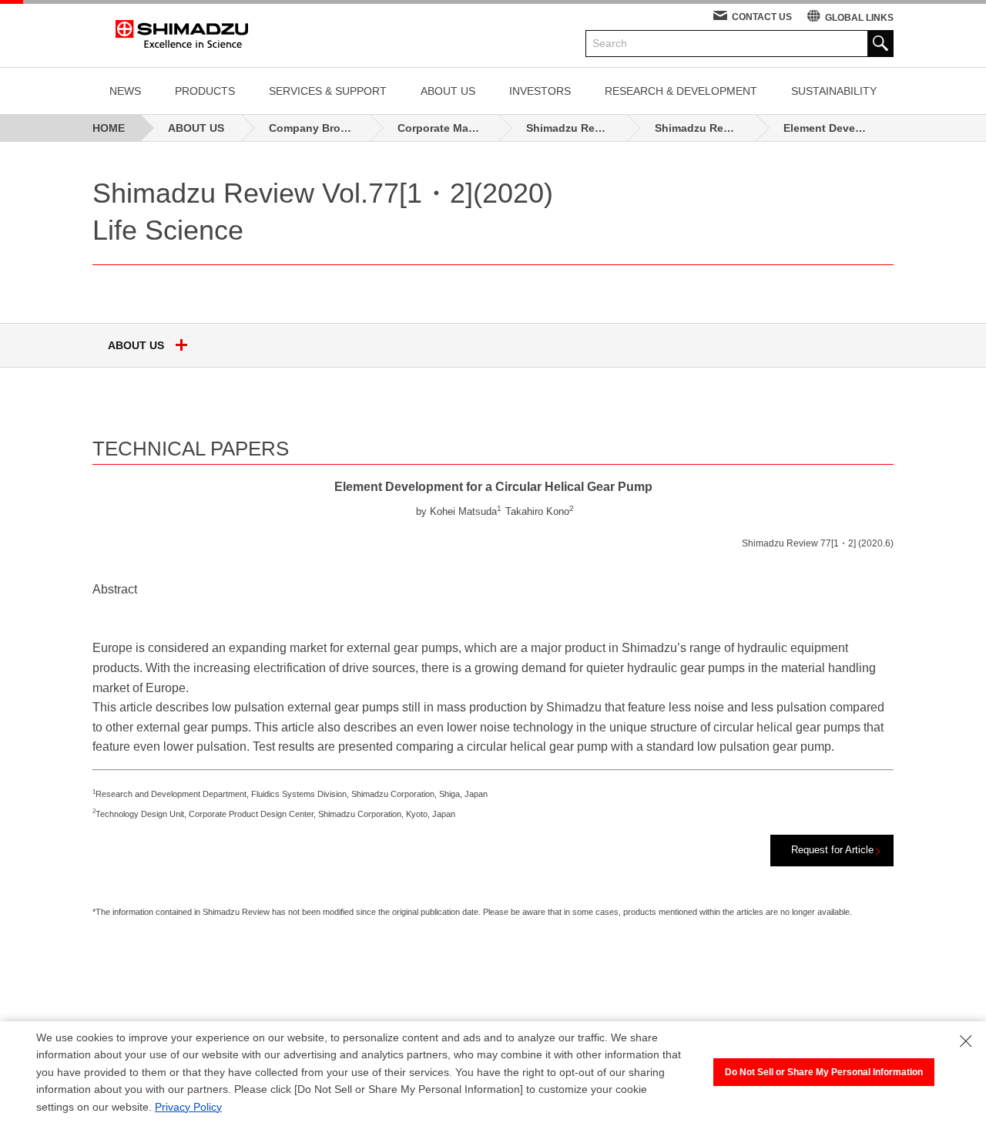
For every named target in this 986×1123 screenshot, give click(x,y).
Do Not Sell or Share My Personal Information (824, 1072)
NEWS (125, 91)
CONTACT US (762, 17)
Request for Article (832, 850)
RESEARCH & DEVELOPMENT (681, 91)
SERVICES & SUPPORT (328, 91)
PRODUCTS (205, 91)
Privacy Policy (188, 1107)
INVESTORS (540, 91)
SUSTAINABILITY (834, 91)
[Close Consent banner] (966, 1041)
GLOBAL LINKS (859, 17)
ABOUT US (448, 91)
